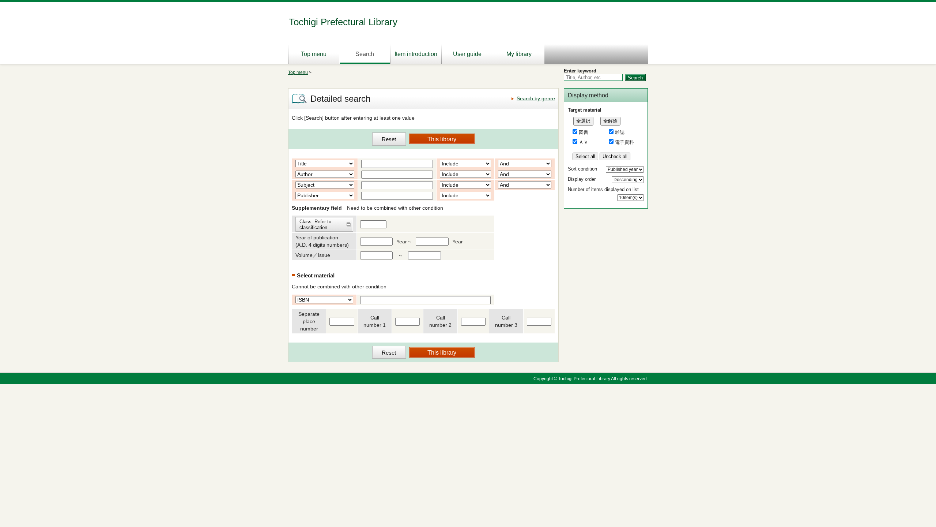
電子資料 (624, 142)
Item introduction (416, 54)
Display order (582, 179)
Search (364, 54)
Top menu (314, 54)
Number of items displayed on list (603, 189)
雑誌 (619, 132)
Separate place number (309, 321)
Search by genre (536, 98)
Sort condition (582, 169)
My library (519, 54)
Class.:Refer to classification (315, 224)
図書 (583, 132)
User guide (467, 54)
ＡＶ (583, 142)
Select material (316, 275)
